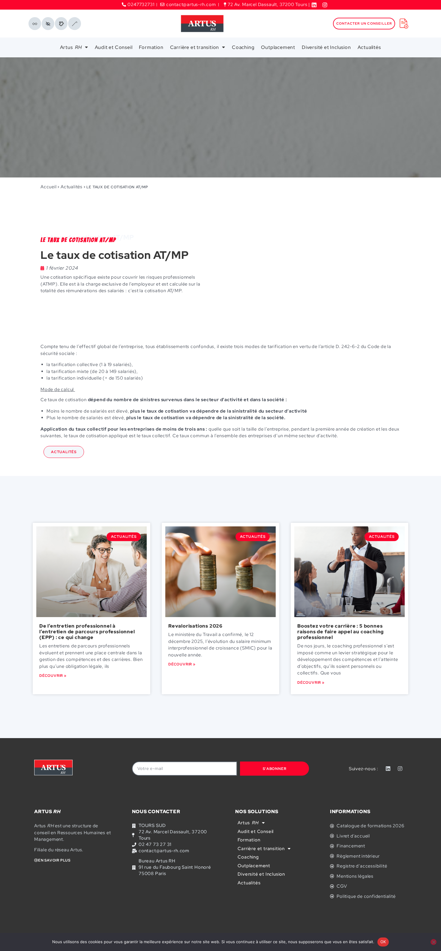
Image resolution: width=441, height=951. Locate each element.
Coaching (243, 47)
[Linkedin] (388, 769)
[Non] (433, 942)
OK (383, 941)
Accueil (48, 187)
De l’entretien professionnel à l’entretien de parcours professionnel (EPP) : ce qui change (87, 632)
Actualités (369, 47)
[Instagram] (400, 769)
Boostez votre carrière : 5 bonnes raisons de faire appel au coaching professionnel (340, 632)
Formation (151, 47)
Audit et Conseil (114, 47)
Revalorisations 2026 (195, 626)
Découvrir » (53, 676)
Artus (71, 47)
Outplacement (278, 47)
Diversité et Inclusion (326, 47)
